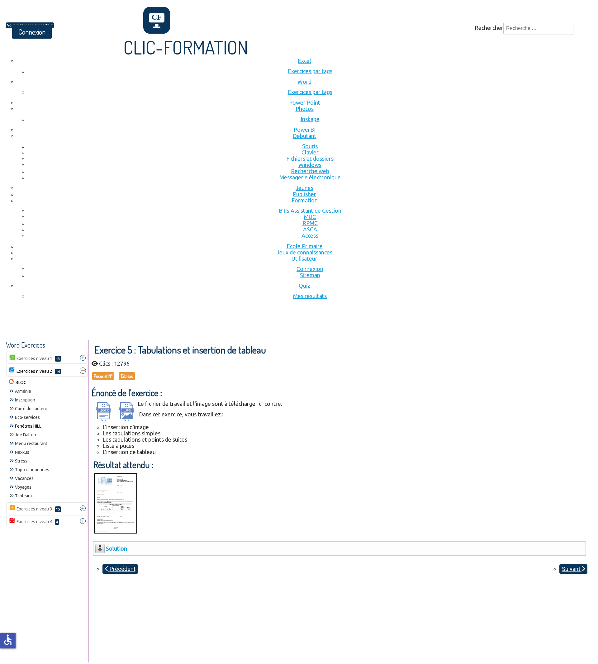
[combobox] (538, 28)
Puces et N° (103, 376)
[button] (83, 357)
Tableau (127, 376)
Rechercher (489, 28)
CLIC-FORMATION (185, 47)
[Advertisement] (119, 323)
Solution (116, 548)
